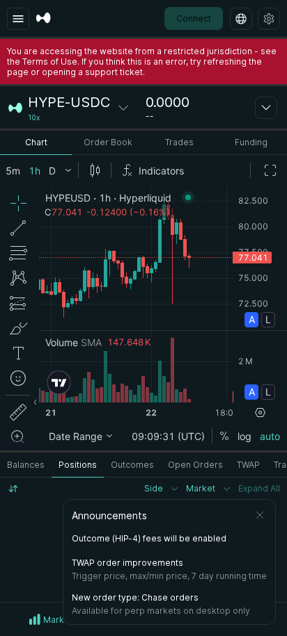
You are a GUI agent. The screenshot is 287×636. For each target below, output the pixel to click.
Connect (193, 18)
